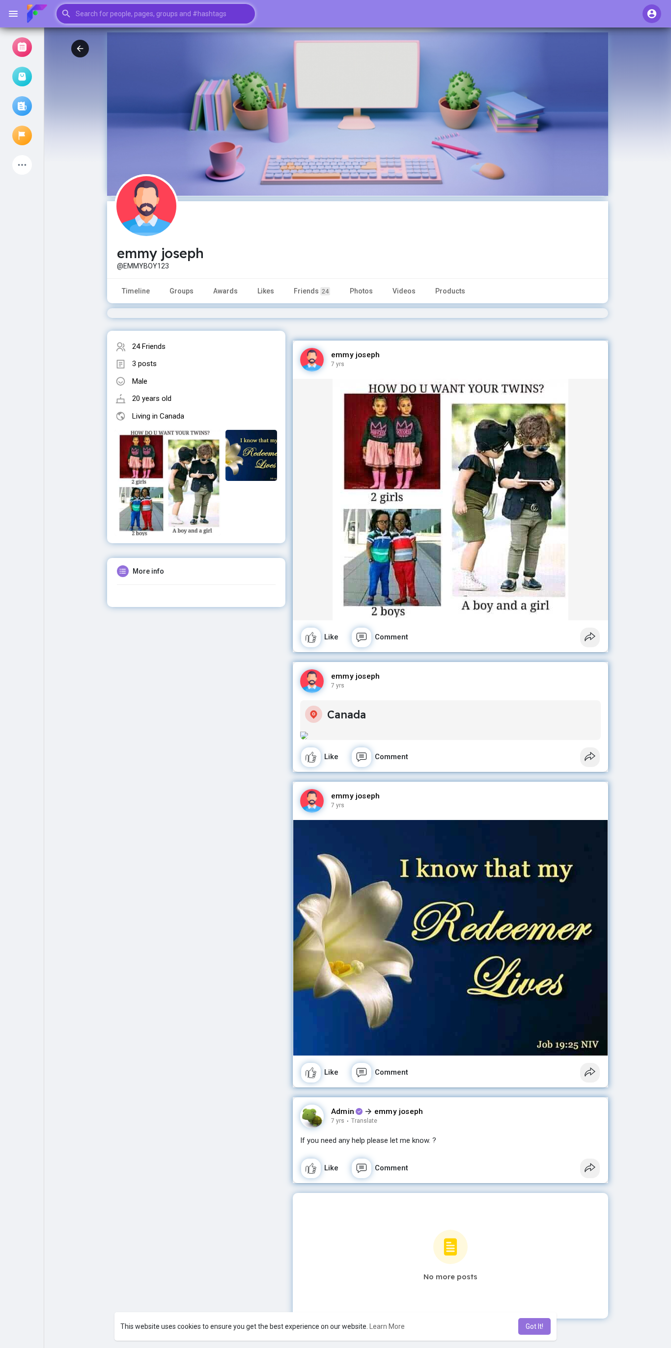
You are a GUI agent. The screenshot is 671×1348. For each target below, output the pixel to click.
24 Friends (149, 346)
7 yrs (337, 364)
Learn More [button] (387, 1326)
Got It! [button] (534, 1326)
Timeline (136, 291)
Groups (181, 291)
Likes (265, 291)
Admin (342, 1111)
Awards (225, 291)
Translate (364, 1120)
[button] (155, 14)
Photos (361, 291)
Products (450, 291)
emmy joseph (355, 354)
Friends (311, 291)
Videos (404, 291)
